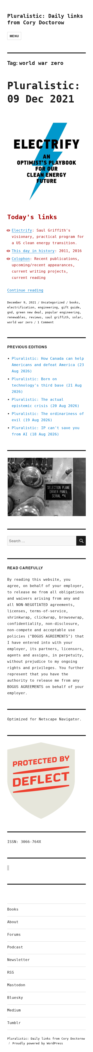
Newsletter (18, 960)
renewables (16, 317)
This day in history (33, 251)
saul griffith (57, 317)
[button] (46, 487)
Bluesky (15, 997)
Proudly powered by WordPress (37, 1043)
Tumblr (14, 1023)
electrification (20, 307)
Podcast (15, 947)
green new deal (29, 312)
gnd (10, 312)
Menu (14, 36)
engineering (48, 307)
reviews (35, 317)
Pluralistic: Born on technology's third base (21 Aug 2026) (47, 385)
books (74, 302)
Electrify (22, 230)
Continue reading (25, 290)
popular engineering (62, 312)
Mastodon (16, 985)
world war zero (20, 322)
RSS (10, 972)
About (13, 922)
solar (76, 317)
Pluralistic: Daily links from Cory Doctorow (46, 1038)
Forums (14, 934)
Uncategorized (53, 302)
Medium (14, 1010)
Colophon (21, 259)
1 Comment (45, 322)
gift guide (70, 307)
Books (13, 909)
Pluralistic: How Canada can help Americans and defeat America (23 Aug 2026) (48, 364)
